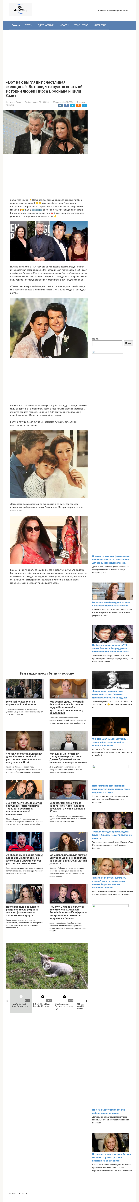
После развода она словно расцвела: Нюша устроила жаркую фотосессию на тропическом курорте (22, 911)
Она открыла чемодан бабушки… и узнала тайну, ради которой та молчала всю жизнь (110, 742)
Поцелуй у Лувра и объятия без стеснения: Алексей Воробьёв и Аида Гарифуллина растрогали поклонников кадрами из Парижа (68, 912)
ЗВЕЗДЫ (10, 105)
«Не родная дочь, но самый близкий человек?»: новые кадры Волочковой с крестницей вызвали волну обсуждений (67, 707)
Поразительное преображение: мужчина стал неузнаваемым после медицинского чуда (111, 789)
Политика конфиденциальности (112, 10)
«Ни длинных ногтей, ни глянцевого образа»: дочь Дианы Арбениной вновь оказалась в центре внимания (68, 758)
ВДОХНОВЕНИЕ (45, 25)
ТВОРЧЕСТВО (81, 25)
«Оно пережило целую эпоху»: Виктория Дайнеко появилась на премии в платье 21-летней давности (68, 859)
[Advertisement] (69, 53)
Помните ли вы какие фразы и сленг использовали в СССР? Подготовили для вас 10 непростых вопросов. (111, 559)
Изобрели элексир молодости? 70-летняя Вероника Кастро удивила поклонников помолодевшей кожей (110, 648)
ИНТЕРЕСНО (100, 25)
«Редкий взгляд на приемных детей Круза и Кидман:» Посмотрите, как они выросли (112, 835)
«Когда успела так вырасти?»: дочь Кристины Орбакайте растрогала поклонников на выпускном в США (24, 758)
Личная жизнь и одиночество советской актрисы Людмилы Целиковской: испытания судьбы (109, 694)
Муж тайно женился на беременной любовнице (21, 703)
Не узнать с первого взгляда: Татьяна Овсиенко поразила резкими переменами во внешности (111, 1157)
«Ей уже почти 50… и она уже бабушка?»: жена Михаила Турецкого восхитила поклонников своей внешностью (24, 808)
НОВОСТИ (64, 25)
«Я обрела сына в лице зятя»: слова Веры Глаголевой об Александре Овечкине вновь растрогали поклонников (24, 859)
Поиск (95, 338)
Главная (16, 25)
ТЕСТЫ (28, 25)
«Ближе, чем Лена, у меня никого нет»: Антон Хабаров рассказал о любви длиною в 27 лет (68, 807)
